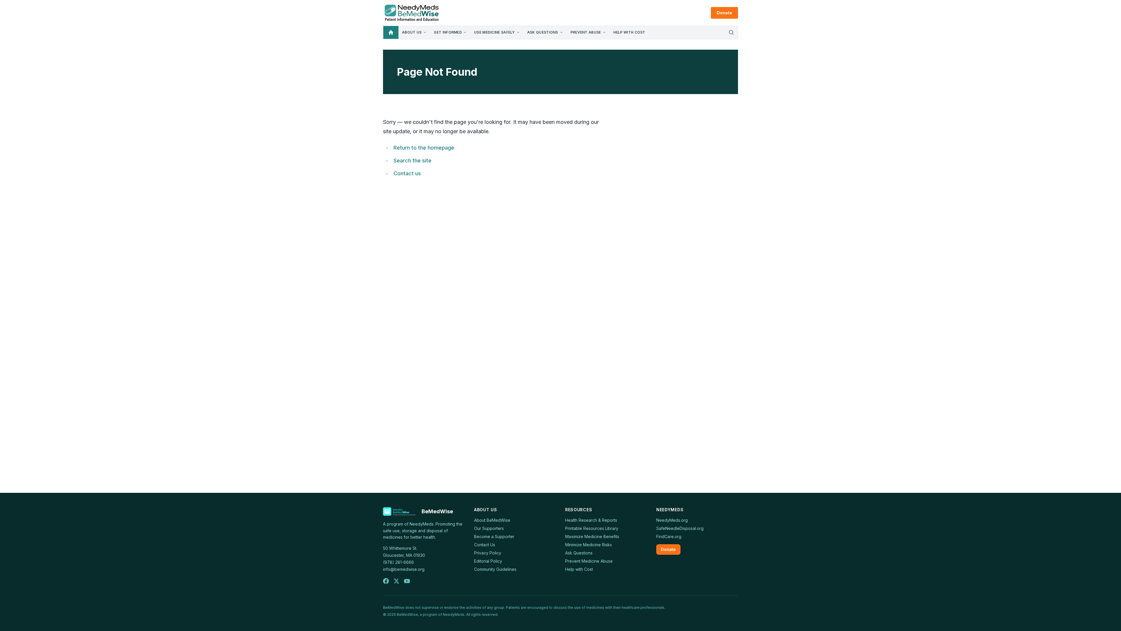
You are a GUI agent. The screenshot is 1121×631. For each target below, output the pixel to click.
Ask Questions (542, 32)
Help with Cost (629, 32)
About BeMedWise (492, 520)
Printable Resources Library (591, 528)
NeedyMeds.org (672, 520)
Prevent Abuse (585, 32)
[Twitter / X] (396, 581)
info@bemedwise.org (403, 569)
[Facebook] (386, 581)
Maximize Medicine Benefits (592, 536)
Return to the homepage (424, 148)
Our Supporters (489, 528)
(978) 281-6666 (398, 562)
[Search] (731, 32)
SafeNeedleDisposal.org (680, 528)
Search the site (412, 160)
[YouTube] (407, 581)
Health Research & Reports (591, 520)
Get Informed (448, 32)
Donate (724, 12)
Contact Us (484, 544)
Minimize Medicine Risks (588, 544)
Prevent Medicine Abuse (589, 561)
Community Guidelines (495, 569)
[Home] (390, 32)
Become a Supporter (494, 536)
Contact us (407, 173)
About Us (412, 32)
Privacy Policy (487, 552)
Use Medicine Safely (494, 32)
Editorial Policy (488, 561)
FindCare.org (668, 536)
